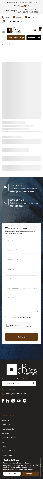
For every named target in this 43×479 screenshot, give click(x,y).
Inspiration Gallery (8, 429)
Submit (21, 337)
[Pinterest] (24, 401)
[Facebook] (3, 401)
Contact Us (6, 425)
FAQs (3, 442)
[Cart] (40, 30)
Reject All (12, 474)
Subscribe (32, 383)
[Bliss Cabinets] (13, 30)
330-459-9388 (17, 206)
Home (4, 45)
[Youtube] (19, 401)
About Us (5, 420)
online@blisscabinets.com (22, 191)
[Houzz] (7, 401)
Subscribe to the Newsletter (20, 318)
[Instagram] (13, 401)
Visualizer (5, 433)
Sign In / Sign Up (14, 21)
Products (12, 45)
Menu (3, 31)
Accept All (30, 474)
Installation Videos (9, 438)
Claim (4, 446)
